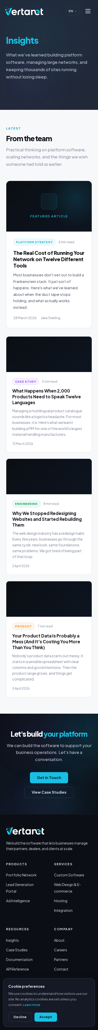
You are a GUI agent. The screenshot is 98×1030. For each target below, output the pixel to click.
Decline (20, 1017)
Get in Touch (49, 777)
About (59, 940)
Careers (60, 949)
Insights (12, 940)
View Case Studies (49, 792)
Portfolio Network (21, 875)
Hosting (60, 900)
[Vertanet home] (24, 11)
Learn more (31, 1005)
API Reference (17, 969)
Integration (63, 910)
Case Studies (17, 949)
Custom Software (69, 875)
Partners (61, 959)
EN (71, 11)
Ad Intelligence (18, 900)
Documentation (19, 959)
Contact (61, 969)
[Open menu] (88, 11)
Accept (45, 1017)
